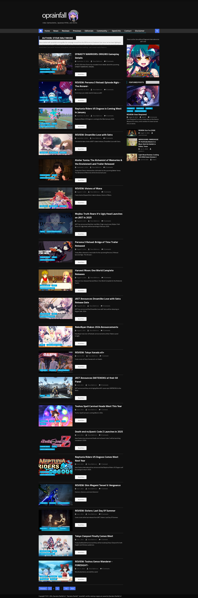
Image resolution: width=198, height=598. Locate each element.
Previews (77, 30)
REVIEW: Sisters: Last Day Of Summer (95, 510)
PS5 (63, 421)
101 (66, 588)
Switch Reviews (63, 370)
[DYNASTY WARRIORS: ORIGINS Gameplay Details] (55, 63)
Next (72, 588)
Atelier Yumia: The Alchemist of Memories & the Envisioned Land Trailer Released (98, 162)
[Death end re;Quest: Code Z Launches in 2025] (55, 441)
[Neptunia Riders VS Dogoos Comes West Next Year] (55, 466)
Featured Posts (136, 82)
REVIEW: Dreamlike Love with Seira (94, 135)
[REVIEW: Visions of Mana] (55, 198)
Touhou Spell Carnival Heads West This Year (98, 406)
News (55, 30)
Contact (127, 30)
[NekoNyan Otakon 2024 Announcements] (55, 336)
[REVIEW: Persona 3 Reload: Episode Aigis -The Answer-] (55, 92)
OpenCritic (116, 30)
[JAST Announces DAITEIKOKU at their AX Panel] (55, 387)
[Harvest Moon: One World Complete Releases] (55, 280)
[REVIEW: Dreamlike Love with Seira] (55, 144)
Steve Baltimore (97, 61)
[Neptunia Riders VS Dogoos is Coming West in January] (55, 118)
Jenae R (144, 117)
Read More (81, 74)
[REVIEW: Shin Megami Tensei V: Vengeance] (55, 495)
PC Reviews (44, 100)
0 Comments (110, 61)
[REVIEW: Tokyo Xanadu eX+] (55, 362)
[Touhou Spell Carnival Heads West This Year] (55, 415)
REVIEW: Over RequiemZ (137, 114)
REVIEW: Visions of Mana (88, 188)
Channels (44, 97)
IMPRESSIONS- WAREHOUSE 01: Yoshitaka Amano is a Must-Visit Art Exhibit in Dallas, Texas (148, 143)
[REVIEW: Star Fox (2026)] (132, 133)
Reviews (65, 30)
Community (102, 30)
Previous (43, 588)
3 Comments (110, 116)
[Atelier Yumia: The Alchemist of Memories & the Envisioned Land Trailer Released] (55, 169)
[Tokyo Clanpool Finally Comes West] (55, 545)
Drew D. (154, 160)
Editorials (89, 30)
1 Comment (105, 356)
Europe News (45, 69)
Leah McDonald (142, 135)
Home (47, 30)
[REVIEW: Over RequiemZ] (143, 96)
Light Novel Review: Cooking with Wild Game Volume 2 (148, 156)
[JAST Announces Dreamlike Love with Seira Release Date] (55, 308)
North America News (47, 72)
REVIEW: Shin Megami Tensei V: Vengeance (98, 485)
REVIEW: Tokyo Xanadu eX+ (89, 352)
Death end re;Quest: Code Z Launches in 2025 (99, 431)
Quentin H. (141, 151)
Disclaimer (139, 30)
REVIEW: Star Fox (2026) (146, 130)
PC (60, 97)
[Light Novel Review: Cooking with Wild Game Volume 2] (132, 157)
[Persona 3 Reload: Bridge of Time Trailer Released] (55, 251)
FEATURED (53, 97)
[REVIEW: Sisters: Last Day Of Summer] (55, 520)
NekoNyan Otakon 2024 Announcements (96, 327)
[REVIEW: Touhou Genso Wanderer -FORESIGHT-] (55, 571)
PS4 (58, 421)
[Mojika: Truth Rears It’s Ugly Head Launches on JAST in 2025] (55, 223)
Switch (43, 424)
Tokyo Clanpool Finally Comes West (94, 536)
